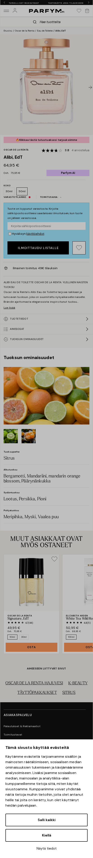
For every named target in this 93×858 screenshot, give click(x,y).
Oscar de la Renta (24, 30)
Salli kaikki (47, 820)
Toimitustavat (13, 734)
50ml (22, 191)
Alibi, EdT (60, 30)
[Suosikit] (79, 11)
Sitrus (69, 693)
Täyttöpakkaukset (37, 693)
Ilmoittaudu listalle (38, 248)
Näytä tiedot (47, 848)
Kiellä (46, 835)
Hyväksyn (28, 234)
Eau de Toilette (45, 30)
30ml (9, 191)
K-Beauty (78, 683)
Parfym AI (68, 173)
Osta (31, 647)
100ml (71, 636)
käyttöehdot (35, 234)
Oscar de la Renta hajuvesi (34, 683)
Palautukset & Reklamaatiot (22, 726)
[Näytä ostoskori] (87, 11)
